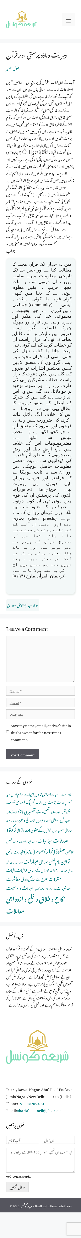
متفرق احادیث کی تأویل (34, 879)
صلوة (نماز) (54, 850)
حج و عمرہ (23, 819)
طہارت (19, 851)
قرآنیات (21, 869)
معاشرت (13, 878)
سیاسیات (45, 840)
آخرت (39, 802)
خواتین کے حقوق (41, 829)
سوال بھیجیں (17, 1186)
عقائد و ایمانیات (16, 862)
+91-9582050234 (31, 1102)
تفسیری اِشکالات (22, 810)
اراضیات (56, 794)
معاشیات (63, 887)
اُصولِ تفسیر (13, 67)
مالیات (11, 869)
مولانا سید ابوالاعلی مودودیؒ (22, 604)
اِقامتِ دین (49, 801)
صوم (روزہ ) (34, 850)
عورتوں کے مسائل (38, 870)
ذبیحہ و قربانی (23, 829)
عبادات (30, 860)
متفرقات (55, 878)
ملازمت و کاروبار (41, 888)
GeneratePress (61, 1205)
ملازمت (52, 888)
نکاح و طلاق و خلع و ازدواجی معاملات (35, 903)
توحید (8, 812)
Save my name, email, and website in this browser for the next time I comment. (41, 731)
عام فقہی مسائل (49, 861)
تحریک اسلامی (25, 801)
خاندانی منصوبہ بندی (62, 829)
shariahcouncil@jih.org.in (39, 1109)
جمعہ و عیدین (43, 819)
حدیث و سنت (12, 820)
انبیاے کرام (25, 793)
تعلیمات (42, 810)
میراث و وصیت (19, 887)
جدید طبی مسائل (60, 819)
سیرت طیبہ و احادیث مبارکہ (25, 841)
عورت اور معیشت (58, 870)
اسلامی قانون (42, 793)
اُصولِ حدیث (64, 802)
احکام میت (66, 794)
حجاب (32, 819)
